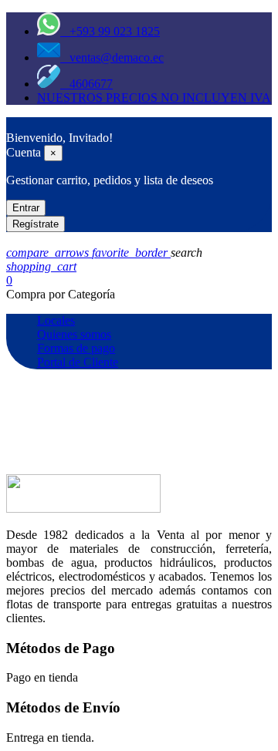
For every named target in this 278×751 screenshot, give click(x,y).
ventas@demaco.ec (112, 57)
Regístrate (35, 224)
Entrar (25, 208)
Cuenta (23, 152)
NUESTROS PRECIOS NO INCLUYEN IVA (154, 97)
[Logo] (14, 123)
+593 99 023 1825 (110, 31)
